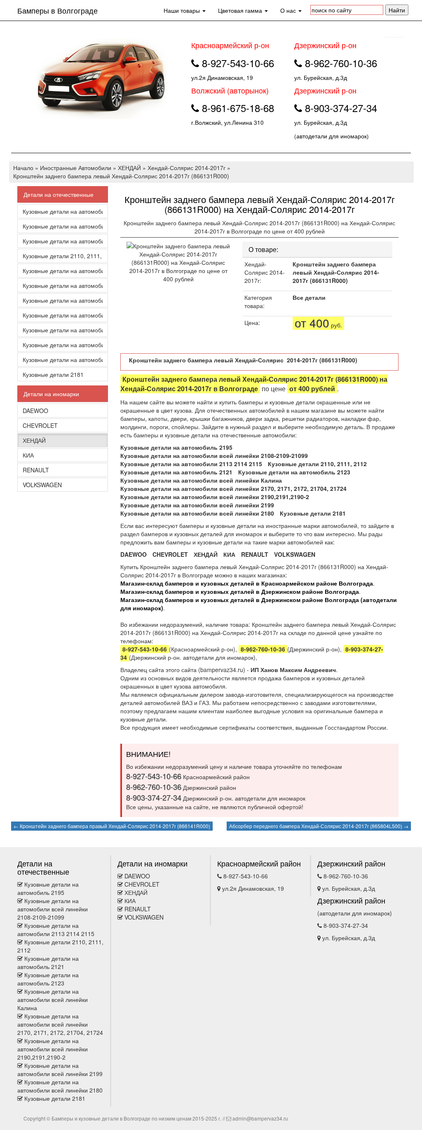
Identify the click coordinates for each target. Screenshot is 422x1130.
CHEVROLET (40, 425)
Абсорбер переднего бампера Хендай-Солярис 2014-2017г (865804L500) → (318, 825)
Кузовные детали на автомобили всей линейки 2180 (63, 359)
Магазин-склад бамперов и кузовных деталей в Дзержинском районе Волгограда (239, 591)
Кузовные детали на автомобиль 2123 (63, 285)
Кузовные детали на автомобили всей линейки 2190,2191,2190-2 (63, 330)
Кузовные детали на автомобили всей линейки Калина (63, 300)
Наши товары (183, 10)
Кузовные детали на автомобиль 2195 (63, 211)
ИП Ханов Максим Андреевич (293, 669)
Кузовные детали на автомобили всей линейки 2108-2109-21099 (63, 226)
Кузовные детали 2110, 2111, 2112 (63, 256)
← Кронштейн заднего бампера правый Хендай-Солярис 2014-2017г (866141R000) (112, 825)
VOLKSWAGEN (42, 485)
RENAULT (36, 470)
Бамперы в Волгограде (57, 10)
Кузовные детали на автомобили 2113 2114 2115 (63, 241)
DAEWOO (35, 410)
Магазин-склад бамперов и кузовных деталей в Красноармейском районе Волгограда (246, 583)
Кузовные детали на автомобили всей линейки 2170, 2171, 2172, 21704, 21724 (63, 315)
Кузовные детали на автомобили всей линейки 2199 (63, 345)
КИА (28, 455)
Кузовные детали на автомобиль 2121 (63, 270)
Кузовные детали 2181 (53, 374)
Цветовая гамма (241, 10)
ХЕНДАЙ (34, 440)
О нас (289, 10)
